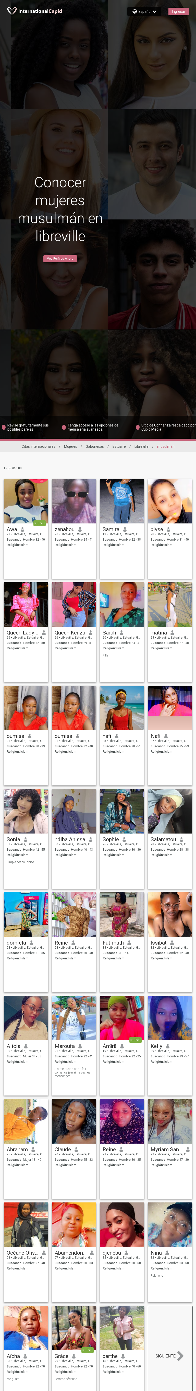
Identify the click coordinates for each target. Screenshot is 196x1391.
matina (159, 633)
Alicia (13, 1046)
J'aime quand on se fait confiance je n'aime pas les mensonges (72, 1072)
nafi (107, 736)
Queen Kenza (70, 633)
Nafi (156, 736)
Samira (111, 529)
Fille (105, 655)
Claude (63, 1149)
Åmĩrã (110, 1046)
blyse (157, 529)
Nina (156, 1253)
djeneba (112, 1253)
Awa (12, 529)
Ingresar (178, 11)
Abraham (17, 1149)
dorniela (16, 943)
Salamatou (163, 839)
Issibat (159, 943)
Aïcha (13, 1356)
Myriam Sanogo (166, 1149)
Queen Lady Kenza (23, 633)
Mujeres (70, 446)
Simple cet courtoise (20, 862)
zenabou (65, 529)
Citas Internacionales (38, 446)
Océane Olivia (23, 1253)
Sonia (13, 839)
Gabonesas (95, 446)
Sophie (111, 839)
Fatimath (113, 943)
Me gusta (13, 1379)
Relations (157, 1275)
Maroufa (65, 1046)
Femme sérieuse (66, 1379)
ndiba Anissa (70, 839)
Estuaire (119, 446)
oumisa (15, 736)
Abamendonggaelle (71, 1253)
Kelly (156, 1046)
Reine (61, 943)
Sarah (109, 633)
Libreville (141, 446)
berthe (110, 1356)
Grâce (61, 1356)
